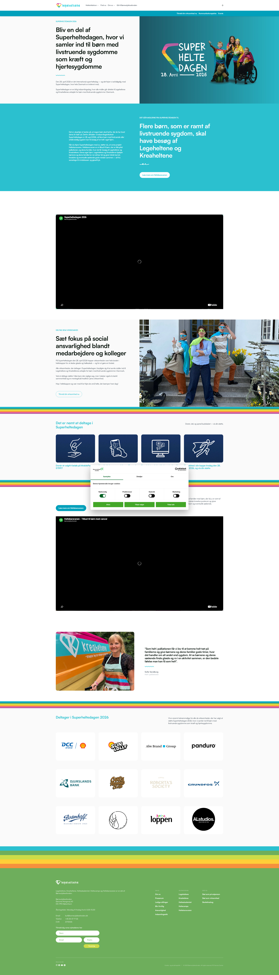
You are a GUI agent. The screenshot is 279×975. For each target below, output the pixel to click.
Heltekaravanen (185, 910)
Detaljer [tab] (140, 476)
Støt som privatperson (211, 894)
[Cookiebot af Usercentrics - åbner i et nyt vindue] (176, 469)
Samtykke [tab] (107, 476)
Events (220, 13)
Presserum (159, 898)
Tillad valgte (139, 505)
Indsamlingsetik (161, 914)
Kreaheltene (183, 898)
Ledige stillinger (161, 902)
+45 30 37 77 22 (71, 919)
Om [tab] (172, 476)
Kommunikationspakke (207, 13)
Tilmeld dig (91, 946)
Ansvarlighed (160, 910)
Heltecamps (183, 906)
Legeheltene (184, 894)
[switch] (127, 496)
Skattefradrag (207, 902)
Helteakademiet (185, 902)
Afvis (108, 505)
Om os (157, 894)
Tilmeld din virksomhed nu (187, 13)
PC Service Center (217, 965)
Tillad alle (170, 505)
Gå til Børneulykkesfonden (127, 5)
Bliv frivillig (159, 906)
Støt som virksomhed (210, 898)
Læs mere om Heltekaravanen (154, 175)
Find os (103, 5)
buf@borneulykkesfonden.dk (76, 916)
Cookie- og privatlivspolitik (172, 965)
